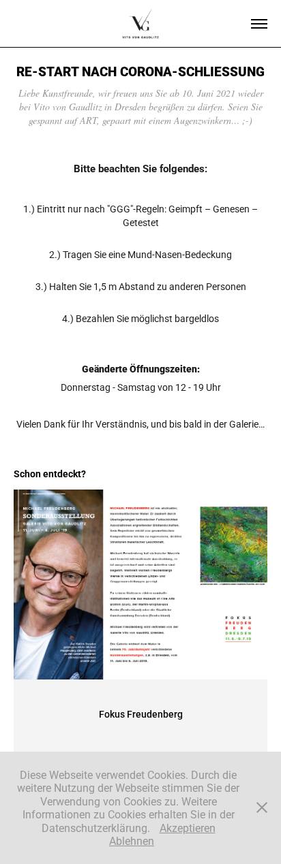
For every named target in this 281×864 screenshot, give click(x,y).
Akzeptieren (188, 827)
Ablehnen (131, 840)
